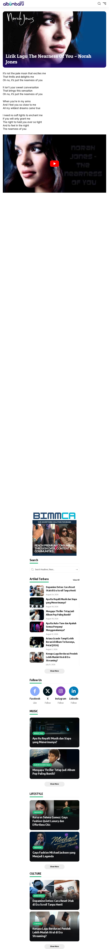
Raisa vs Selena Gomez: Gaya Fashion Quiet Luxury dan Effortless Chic (50, 820)
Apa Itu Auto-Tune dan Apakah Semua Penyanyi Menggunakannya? (61, 627)
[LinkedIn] (73, 695)
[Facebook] (35, 695)
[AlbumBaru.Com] (13, 3)
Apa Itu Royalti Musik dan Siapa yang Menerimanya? (52, 740)
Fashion (38, 812)
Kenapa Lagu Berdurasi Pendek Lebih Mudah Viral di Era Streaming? (61, 657)
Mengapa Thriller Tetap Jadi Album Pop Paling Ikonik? (54, 771)
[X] (47, 695)
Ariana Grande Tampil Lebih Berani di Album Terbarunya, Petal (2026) (60, 642)
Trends (37, 923)
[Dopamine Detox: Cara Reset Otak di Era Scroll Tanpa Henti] (37, 590)
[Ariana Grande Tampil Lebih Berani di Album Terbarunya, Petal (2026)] (37, 642)
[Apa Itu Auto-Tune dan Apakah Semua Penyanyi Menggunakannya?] (37, 627)
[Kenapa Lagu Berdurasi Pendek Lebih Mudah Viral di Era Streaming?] (37, 657)
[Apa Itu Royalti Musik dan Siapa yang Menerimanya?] (37, 602)
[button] (99, 4)
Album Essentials (42, 765)
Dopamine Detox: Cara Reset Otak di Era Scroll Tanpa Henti (53, 902)
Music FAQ (38, 733)
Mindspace (39, 896)
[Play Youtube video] (54, 163)
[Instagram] (60, 695)
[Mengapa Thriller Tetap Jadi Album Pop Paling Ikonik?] (37, 615)
